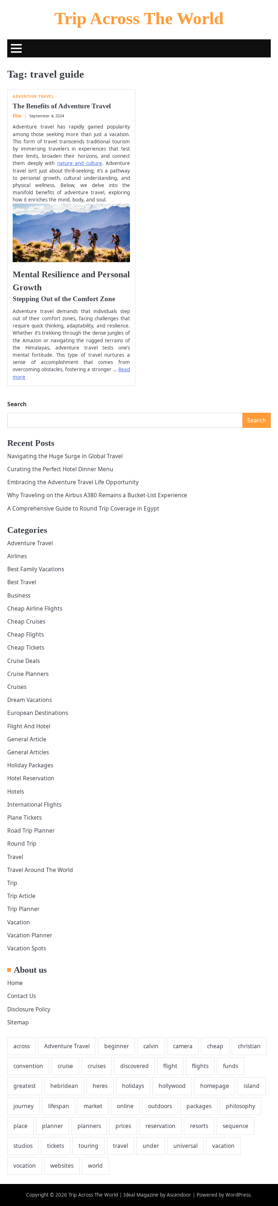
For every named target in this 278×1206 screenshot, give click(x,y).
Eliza (17, 115)
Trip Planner (23, 909)
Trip (12, 883)
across (21, 1046)
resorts (199, 1126)
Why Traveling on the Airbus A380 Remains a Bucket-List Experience (97, 495)
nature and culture (79, 163)
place (20, 1126)
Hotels (15, 791)
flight (170, 1066)
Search (17, 404)
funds (230, 1066)
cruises (97, 1066)
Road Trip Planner (31, 830)
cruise (65, 1066)
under (151, 1146)
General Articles (28, 752)
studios (23, 1146)
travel (120, 1146)
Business (18, 595)
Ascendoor (179, 1195)
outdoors (160, 1106)
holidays (133, 1086)
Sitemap (18, 1022)
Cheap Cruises (26, 621)
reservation (161, 1126)
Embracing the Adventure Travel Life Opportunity (73, 482)
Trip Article (21, 896)
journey (23, 1106)
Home (15, 983)
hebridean (64, 1086)
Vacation (18, 922)
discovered (134, 1066)
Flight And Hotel (28, 726)
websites (61, 1166)
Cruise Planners (28, 674)
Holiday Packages (30, 765)
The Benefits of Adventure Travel (62, 106)
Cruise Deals (23, 661)
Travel (15, 857)
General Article (26, 739)
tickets (55, 1146)
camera (183, 1046)
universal (185, 1146)
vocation (24, 1166)
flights (200, 1066)
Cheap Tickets (25, 647)
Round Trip (22, 843)
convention (28, 1066)
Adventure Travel (33, 97)
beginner (116, 1046)
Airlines (17, 556)
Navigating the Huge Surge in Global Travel (65, 456)
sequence (235, 1126)
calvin (151, 1046)
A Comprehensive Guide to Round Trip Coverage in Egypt (83, 508)
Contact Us (21, 996)
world (95, 1166)
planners (89, 1126)
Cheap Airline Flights (34, 608)
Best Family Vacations (35, 569)
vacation (223, 1146)
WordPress (238, 1195)
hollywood (172, 1086)
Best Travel (21, 582)
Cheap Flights (25, 634)
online (125, 1106)
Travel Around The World (40, 870)
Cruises (16, 687)
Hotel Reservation (30, 778)
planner (52, 1126)
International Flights (34, 804)
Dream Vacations (29, 700)
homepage (214, 1086)
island (252, 1086)
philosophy (240, 1106)
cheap (215, 1046)
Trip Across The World (139, 18)
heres (100, 1086)
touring (88, 1146)
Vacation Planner (29, 935)
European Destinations (37, 713)
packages (198, 1106)
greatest (24, 1086)
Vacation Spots (26, 948)
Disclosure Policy (28, 1009)
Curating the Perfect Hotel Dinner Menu (60, 469)
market (93, 1106)
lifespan (58, 1106)
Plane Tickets (24, 817)
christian (249, 1046)
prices (123, 1126)
